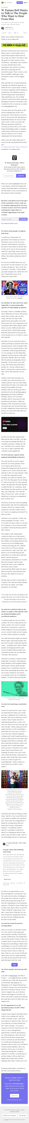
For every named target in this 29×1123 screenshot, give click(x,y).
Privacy (18, 1110)
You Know (4, 7)
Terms (22, 1110)
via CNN (20, 298)
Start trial (14, 1096)
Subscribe (19, 2)
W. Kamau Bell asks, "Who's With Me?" (14, 147)
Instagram (13, 976)
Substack (6, 1119)
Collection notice (14, 1111)
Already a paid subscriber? (14, 1099)
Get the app (22, 1115)
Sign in (25, 2)
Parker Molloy (9, 27)
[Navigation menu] (3, 2)
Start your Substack (10, 1115)
